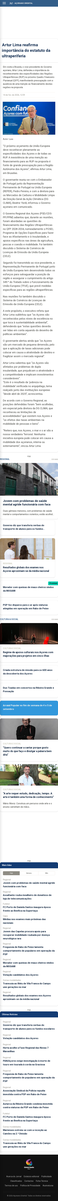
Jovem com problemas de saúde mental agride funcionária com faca (26, 502)
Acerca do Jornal (13, 1176)
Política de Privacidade (30, 1185)
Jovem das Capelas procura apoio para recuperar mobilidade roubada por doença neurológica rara (26, 935)
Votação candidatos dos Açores (20, 974)
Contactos (29, 1181)
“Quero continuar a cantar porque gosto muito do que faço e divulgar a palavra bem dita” (27, 751)
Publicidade (46, 1176)
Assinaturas (48, 1185)
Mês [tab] (46, 873)
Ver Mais (54, 459)
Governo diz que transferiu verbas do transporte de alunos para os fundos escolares (23, 529)
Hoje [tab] (11, 873)
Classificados (16, 1181)
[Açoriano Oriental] (29, 1170)
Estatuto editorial (31, 1176)
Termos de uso (11, 1185)
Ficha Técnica (42, 1181)
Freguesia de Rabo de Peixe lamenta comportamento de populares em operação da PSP (29, 951)
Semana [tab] (29, 873)
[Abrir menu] (4, 3)
